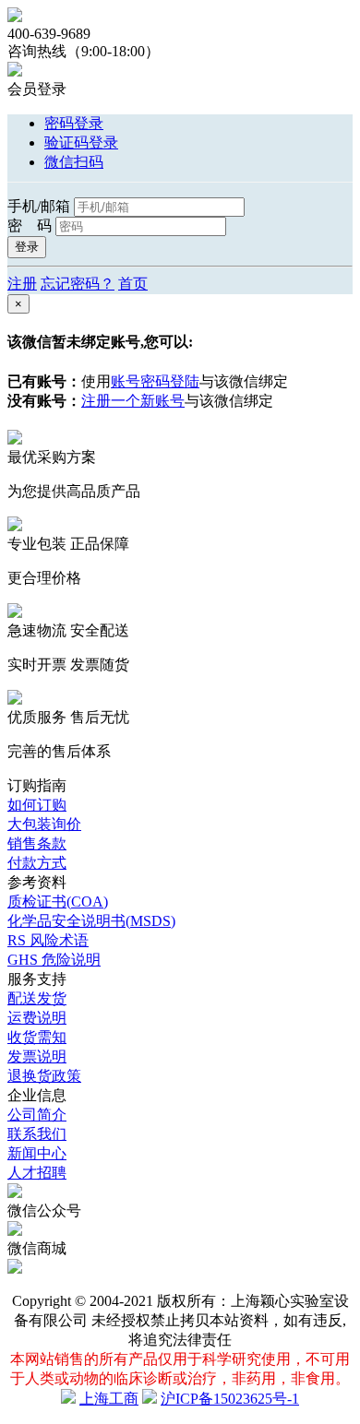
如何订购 (36, 805)
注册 (22, 283)
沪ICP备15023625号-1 (230, 1398)
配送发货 (36, 998)
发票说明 (36, 1056)
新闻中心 (36, 1153)
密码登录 (73, 123)
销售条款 (36, 843)
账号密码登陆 (155, 381)
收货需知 (36, 1037)
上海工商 (108, 1398)
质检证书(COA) (57, 901)
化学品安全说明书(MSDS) (91, 921)
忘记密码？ (77, 283)
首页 (133, 283)
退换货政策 (44, 1076)
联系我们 (36, 1134)
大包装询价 (44, 824)
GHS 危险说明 (54, 959)
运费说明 (36, 1018)
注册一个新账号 (133, 401)
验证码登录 (81, 142)
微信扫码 (73, 162)
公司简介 (36, 1114)
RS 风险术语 (48, 940)
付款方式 (36, 863)
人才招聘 (36, 1173)
